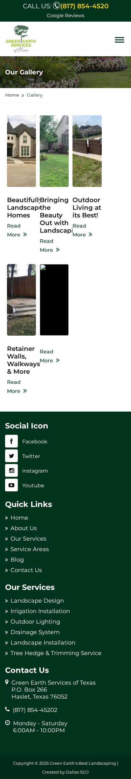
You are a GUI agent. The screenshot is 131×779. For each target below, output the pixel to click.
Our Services (28, 538)
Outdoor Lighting (35, 621)
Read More (14, 230)
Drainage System (35, 632)
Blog (17, 559)
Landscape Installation (42, 642)
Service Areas (29, 549)
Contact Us (26, 570)
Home (19, 517)
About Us (23, 528)
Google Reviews (65, 15)
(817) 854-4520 (84, 6)
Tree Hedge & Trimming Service (55, 653)
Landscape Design (37, 600)
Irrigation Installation (40, 611)
